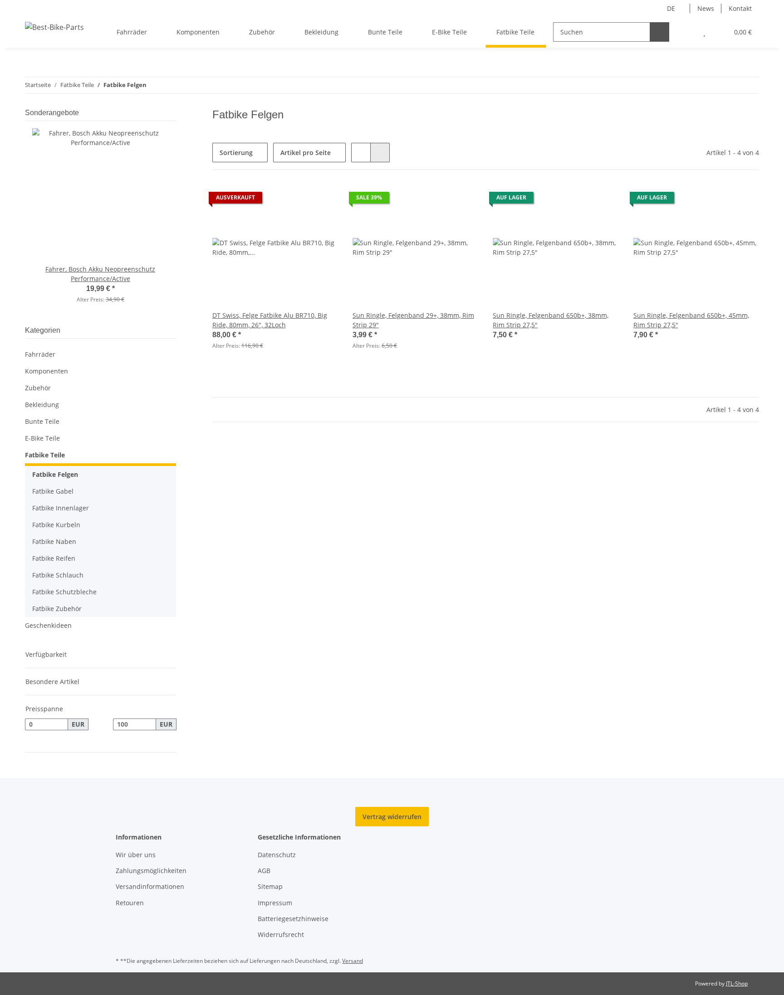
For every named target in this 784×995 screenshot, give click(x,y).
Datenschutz (277, 854)
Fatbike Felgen (55, 474)
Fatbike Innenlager (60, 508)
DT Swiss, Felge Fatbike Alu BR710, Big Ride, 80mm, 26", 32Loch (269, 320)
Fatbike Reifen (53, 558)
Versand (352, 961)
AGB (264, 870)
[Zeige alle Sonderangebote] (173, 112)
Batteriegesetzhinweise (293, 918)
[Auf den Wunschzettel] (323, 200)
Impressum (275, 902)
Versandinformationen (150, 886)
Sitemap (270, 886)
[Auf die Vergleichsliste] (299, 200)
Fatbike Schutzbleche (64, 591)
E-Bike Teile (42, 438)
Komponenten (46, 371)
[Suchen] (659, 32)
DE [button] (671, 8)
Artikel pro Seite (305, 152)
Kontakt (740, 8)
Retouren (130, 902)
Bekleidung (42, 404)
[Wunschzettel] (704, 32)
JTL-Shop (737, 983)
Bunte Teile (42, 421)
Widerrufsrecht (281, 934)
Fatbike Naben (54, 541)
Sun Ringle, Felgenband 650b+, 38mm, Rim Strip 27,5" (550, 320)
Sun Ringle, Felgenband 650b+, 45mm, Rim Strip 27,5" (691, 320)
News (705, 8)
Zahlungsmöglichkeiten (151, 870)
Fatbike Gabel (53, 491)
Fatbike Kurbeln (56, 524)
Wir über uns (136, 854)
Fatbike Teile (45, 455)
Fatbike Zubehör (57, 608)
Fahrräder (40, 354)
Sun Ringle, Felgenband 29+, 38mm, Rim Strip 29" (413, 320)
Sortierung (236, 152)
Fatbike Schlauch (57, 575)
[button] (686, 32)
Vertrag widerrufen (392, 816)
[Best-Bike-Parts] (54, 27)
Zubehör (38, 387)
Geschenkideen (48, 625)
